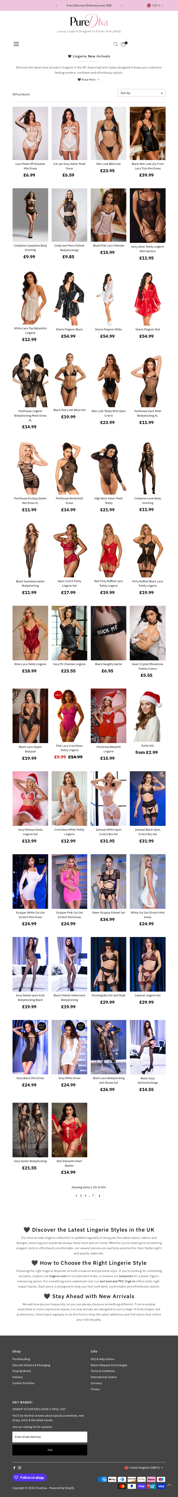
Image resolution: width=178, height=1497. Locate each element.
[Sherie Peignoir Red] (147, 298)
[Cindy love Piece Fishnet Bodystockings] (69, 215)
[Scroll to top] (169, 1485)
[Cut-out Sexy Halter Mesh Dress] (69, 133)
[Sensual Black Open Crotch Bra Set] (147, 798)
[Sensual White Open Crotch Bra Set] (108, 798)
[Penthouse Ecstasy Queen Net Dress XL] (30, 467)
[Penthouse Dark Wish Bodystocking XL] (147, 380)
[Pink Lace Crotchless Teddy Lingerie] (69, 715)
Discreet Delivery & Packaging (31, 1365)
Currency (96, 1383)
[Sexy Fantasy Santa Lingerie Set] (30, 798)
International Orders (104, 1377)
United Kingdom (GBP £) (145, 1467)
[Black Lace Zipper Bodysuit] (30, 715)
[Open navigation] (16, 44)
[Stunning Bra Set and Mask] (108, 964)
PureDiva (41, 1488)
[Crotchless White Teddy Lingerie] (69, 798)
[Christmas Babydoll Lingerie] (108, 715)
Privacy (95, 1389)
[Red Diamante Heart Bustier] (69, 1130)
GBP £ (156, 5)
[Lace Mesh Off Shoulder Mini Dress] (30, 133)
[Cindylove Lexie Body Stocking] (147, 467)
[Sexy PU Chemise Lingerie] (69, 633)
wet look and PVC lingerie (117, 1281)
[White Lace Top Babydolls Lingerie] (30, 298)
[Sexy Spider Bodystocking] (30, 1130)
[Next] (121, 5)
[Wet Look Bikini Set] (108, 133)
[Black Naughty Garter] (108, 633)
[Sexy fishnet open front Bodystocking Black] (30, 964)
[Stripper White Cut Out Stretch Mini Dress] (30, 881)
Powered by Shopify (61, 1488)
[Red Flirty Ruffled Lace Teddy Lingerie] (108, 550)
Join (50, 1450)
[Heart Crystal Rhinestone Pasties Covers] (147, 633)
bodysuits (126, 1276)
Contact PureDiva (23, 1383)
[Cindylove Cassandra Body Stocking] (30, 215)
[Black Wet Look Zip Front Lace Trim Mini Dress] (147, 133)
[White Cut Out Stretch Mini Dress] (147, 881)
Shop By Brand (21, 1371)
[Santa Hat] (147, 715)
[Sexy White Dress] (69, 1047)
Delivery (17, 1377)
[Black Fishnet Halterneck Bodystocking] (69, 964)
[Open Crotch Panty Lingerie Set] (69, 550)
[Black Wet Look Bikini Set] (69, 379)
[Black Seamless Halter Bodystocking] (30, 550)
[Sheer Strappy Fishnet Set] (108, 881)
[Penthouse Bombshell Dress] (69, 467)
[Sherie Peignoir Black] (69, 298)
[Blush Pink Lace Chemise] (108, 215)
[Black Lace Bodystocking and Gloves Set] (108, 1047)
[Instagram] (19, 1468)
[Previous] (56, 5)
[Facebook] (14, 1468)
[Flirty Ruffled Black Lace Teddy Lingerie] (147, 550)
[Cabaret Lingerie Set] (147, 964)
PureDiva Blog (21, 1359)
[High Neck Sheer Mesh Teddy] (108, 467)
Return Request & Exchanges (109, 1365)
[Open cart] (123, 44)
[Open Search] (116, 44)
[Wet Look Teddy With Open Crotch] (108, 380)
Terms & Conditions (103, 1371)
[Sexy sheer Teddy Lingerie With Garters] (147, 215)
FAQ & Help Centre (102, 1359)
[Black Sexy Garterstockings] (147, 1047)
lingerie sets (58, 1276)
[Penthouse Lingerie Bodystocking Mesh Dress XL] (30, 380)
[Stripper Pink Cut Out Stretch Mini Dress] (69, 881)
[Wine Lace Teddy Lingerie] (30, 633)
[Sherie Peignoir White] (108, 298)
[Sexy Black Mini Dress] (30, 1047)
